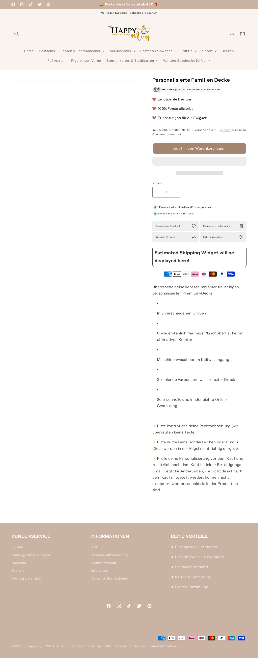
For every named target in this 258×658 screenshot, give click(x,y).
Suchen (18, 570)
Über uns (19, 563)
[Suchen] (17, 34)
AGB (94, 547)
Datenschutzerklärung (109, 555)
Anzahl (157, 183)
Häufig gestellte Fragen (31, 555)
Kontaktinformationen (164, 646)
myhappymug (32, 646)
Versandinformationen (109, 578)
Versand (225, 130)
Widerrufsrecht (104, 563)
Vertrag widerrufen (27, 578)
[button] (199, 162)
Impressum (100, 570)
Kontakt (18, 547)
